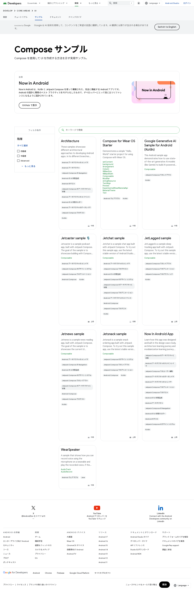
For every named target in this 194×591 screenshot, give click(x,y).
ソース (6, 549)
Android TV (71, 554)
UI (35, 11)
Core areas (23, 11)
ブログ (6, 558)
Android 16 (103, 541)
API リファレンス (137, 545)
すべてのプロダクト (102, 573)
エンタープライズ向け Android (16, 541)
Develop (8, 11)
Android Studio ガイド (139, 537)
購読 (164, 584)
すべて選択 (22, 145)
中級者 (23, 156)
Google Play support (170, 545)
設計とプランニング (56, 3)
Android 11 (103, 562)
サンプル (38, 17)
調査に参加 (166, 549)
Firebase (60, 573)
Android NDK (135, 554)
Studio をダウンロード (139, 549)
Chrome (48, 573)
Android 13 (103, 554)
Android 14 (103, 549)
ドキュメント (55, 17)
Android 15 (103, 545)
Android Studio (172, 3)
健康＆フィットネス (43, 545)
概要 (5, 17)
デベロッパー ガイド (138, 541)
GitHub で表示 (29, 105)
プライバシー (40, 554)
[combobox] (121, 3)
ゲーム (38, 537)
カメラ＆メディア (42, 549)
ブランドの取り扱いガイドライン (42, 585)
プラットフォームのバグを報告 (175, 537)
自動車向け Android (75, 549)
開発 (77, 3)
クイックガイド (75, 17)
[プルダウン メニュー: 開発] (82, 3)
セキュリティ (8, 545)
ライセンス (21, 585)
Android (6, 537)
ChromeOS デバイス (75, 545)
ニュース (6, 554)
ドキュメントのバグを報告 (173, 541)
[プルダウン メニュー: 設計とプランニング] (68, 3)
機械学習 (38, 541)
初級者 (23, 151)
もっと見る (93, 3)
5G (36, 558)
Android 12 (103, 558)
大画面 (69, 537)
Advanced (25, 161)
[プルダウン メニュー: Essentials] (40, 3)
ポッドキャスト (9, 562)
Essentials (32, 3)
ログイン (187, 3)
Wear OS (70, 541)
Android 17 (103, 537)
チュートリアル (21, 17)
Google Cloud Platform (79, 573)
